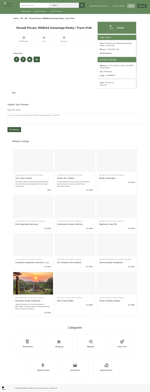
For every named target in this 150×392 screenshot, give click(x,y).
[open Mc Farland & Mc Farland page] (75, 245)
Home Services (40, 11)
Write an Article (118, 6)
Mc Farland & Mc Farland (69, 262)
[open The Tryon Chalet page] (33, 161)
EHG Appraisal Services (26, 224)
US (22, 18)
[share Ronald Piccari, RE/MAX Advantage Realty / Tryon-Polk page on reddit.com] (37, 59)
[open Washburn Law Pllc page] (117, 206)
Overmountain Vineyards (111, 262)
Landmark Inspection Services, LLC (32, 262)
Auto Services (56, 11)
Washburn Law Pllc (108, 224)
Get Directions (106, 53)
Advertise (53, 388)
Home (16, 18)
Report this (103, 85)
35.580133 (108, 71)
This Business (109, 82)
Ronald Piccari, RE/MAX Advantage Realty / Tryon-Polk (52, 18)
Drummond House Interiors (70, 224)
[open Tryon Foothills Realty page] (117, 283)
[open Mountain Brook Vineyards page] (33, 283)
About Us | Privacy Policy (39, 388)
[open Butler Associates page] (117, 161)
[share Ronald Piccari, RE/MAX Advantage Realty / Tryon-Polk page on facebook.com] (16, 59)
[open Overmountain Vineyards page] (117, 245)
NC (26, 18)
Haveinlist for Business (98, 6)
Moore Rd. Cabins (65, 178)
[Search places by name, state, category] (82, 5)
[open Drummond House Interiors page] (75, 206)
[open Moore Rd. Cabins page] (75, 161)
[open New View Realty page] (75, 283)
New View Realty (65, 301)
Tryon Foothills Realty (109, 301)
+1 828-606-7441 (112, 49)
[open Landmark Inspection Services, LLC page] (33, 245)
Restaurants (26, 11)
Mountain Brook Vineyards (27, 301)
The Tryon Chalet (23, 178)
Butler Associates (107, 178)
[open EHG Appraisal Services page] (33, 206)
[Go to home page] (10, 7)
